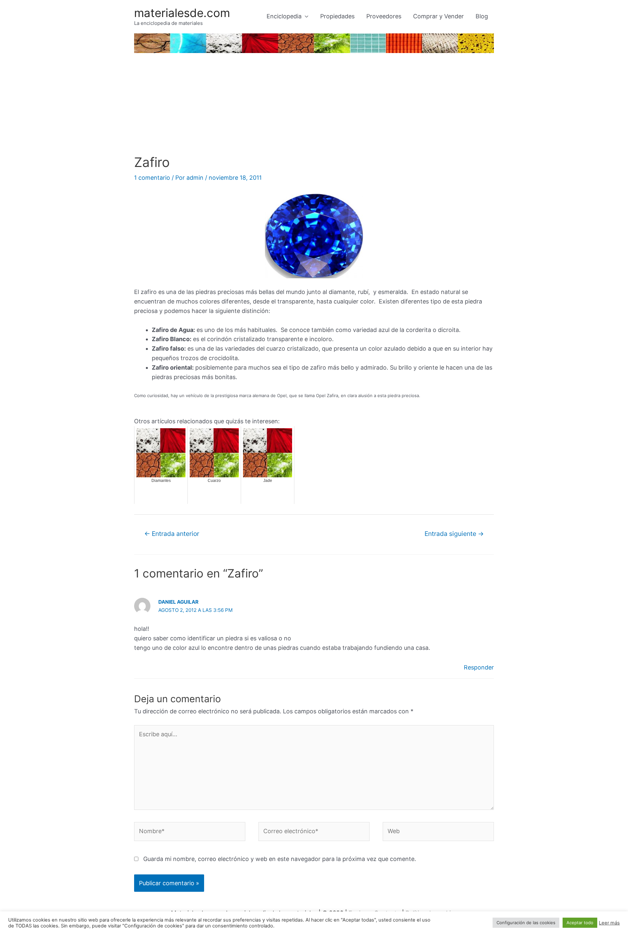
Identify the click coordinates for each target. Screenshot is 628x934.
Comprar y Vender (438, 16)
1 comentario (152, 177)
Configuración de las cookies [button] (526, 922)
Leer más (609, 923)
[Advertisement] (314, 105)
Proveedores (383, 16)
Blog (482, 16)
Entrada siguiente (454, 534)
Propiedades (337, 16)
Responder (479, 667)
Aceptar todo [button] (580, 922)
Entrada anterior (171, 534)
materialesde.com (182, 13)
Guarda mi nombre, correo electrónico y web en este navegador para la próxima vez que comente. (279, 858)
